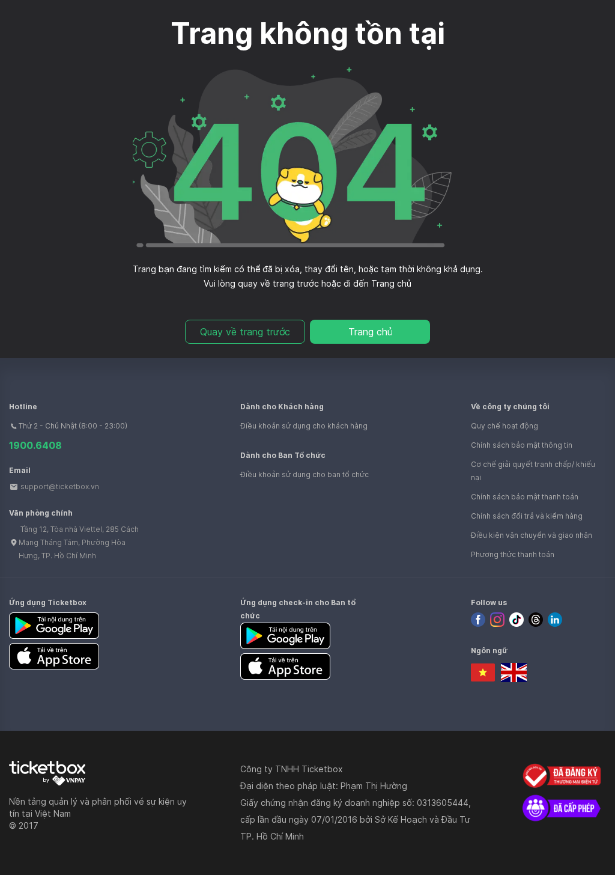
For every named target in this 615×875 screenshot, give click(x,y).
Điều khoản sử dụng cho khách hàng (304, 425)
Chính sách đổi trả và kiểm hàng (527, 515)
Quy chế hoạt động (504, 425)
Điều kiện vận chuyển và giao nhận (531, 535)
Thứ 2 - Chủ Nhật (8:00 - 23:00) (73, 425)
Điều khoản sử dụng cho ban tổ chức (304, 474)
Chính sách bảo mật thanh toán (524, 496)
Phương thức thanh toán (512, 554)
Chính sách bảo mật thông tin (521, 445)
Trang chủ (370, 332)
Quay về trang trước (245, 332)
